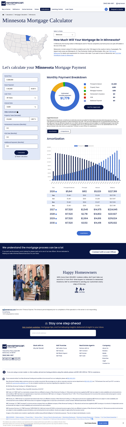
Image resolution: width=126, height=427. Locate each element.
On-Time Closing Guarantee (108, 417)
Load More (84, 233)
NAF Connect (83, 351)
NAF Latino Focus (61, 348)
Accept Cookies (103, 423)
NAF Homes (82, 353)
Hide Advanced (10, 112)
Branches (105, 358)
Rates (37, 9)
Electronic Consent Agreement (85, 417)
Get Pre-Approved (93, 107)
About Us (105, 348)
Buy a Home (6, 9)
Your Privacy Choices (90, 423)
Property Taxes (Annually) (12, 115)
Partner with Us (84, 348)
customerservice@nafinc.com (20, 383)
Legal (104, 361)
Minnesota (59, 34)
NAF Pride (59, 356)
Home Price (7, 76)
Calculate (21, 153)
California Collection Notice (58, 419)
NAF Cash (82, 356)
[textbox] (18, 89)
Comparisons (65, 131)
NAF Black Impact (61, 353)
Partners (97, 417)
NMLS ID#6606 (10, 417)
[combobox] (21, 98)
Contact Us (106, 363)
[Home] (12, 3)
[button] (17, 112)
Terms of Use (38, 417)
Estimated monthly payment (65, 94)
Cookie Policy (45, 419)
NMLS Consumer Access (12, 419)
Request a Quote (117, 9)
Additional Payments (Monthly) (14, 142)
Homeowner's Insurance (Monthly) (15, 124)
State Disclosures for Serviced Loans (31, 419)
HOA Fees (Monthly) (10, 133)
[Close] (123, 423)
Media (104, 353)
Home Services (27, 9)
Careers (105, 356)
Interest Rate (8, 103)
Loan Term (7, 94)
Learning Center (57, 9)
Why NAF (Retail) (38, 348)
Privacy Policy (29, 417)
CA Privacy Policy (71, 419)
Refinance (16, 9)
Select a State (58, 31)
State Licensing (20, 417)
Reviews (105, 351)
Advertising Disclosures (69, 417)
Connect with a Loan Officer (104, 252)
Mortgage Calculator (21, 15)
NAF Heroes (59, 351)
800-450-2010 (80, 372)
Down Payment (9, 85)
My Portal (121, 3)
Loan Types (69, 9)
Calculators (45, 9)
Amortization (53, 131)
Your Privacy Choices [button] (83, 419)
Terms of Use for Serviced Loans (52, 417)
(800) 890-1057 (8, 355)
